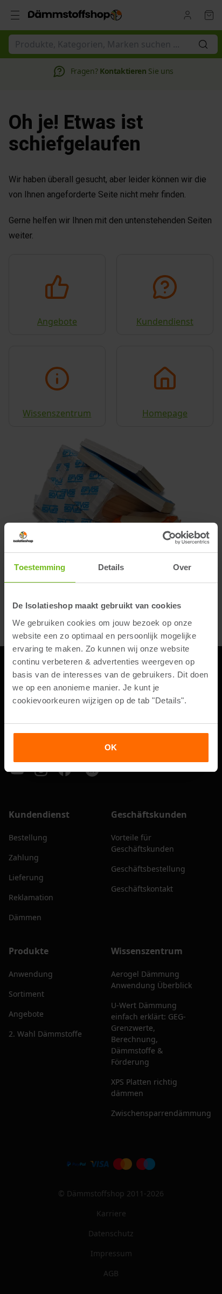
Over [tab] (182, 567)
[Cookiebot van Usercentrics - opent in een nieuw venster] (162, 538)
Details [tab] (111, 567)
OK (111, 747)
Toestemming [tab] (39, 567)
